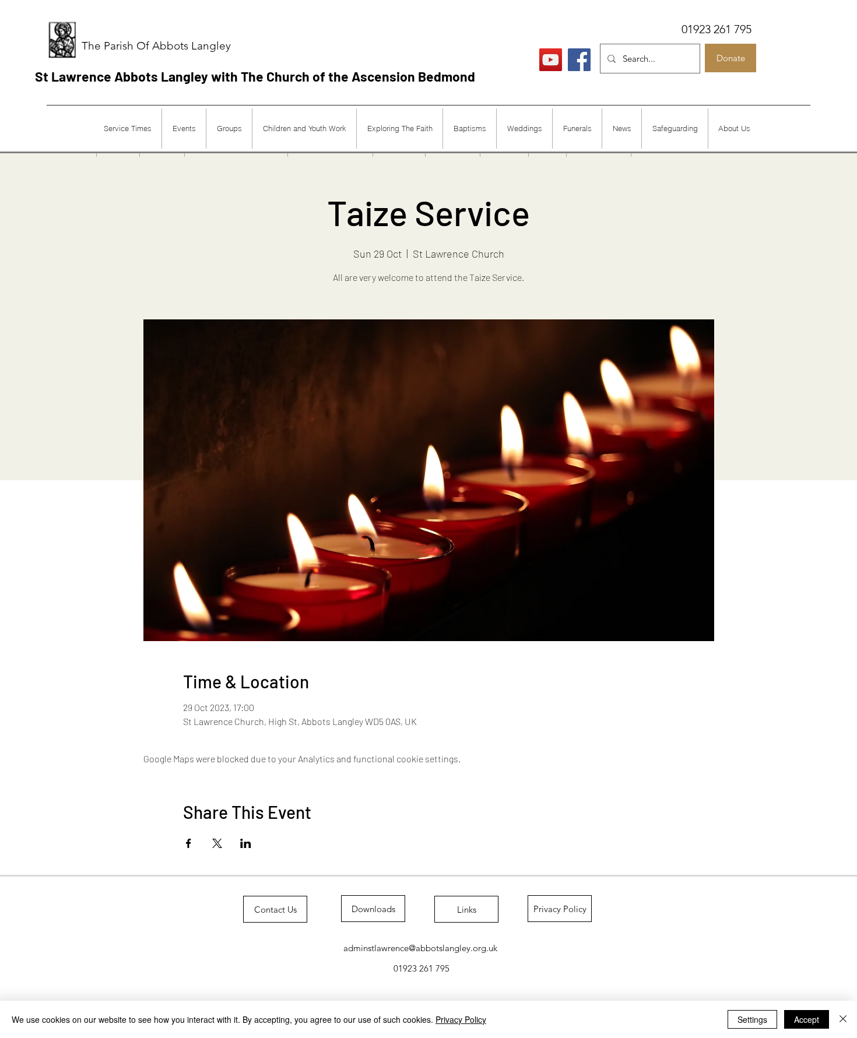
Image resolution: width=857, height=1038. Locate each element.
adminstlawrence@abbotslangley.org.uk (420, 947)
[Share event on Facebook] (188, 843)
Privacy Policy (460, 1019)
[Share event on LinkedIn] (245, 843)
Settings (752, 1019)
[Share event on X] (217, 843)
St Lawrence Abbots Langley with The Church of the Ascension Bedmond (255, 76)
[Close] (843, 1019)
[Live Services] (550, 59)
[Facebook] (579, 59)
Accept (806, 1019)
